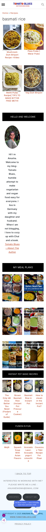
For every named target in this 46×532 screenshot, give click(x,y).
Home (5, 13)
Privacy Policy (23, 524)
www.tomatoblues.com (23, 517)
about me (31, 497)
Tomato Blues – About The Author (12, 248)
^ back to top (23, 474)
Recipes (14, 13)
